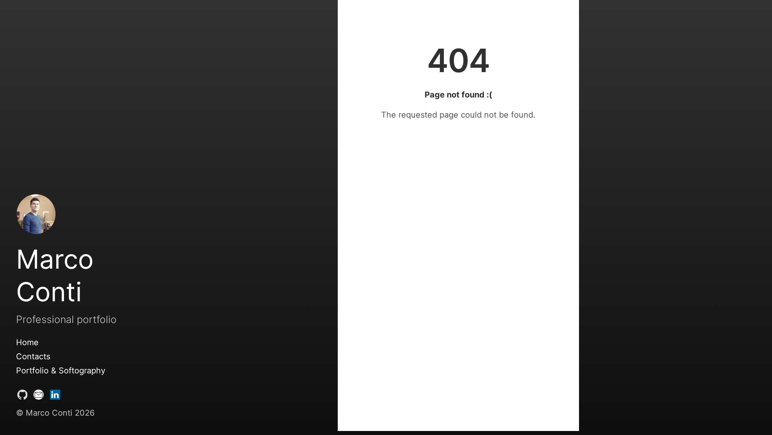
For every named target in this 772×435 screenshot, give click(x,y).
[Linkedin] (55, 396)
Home (27, 342)
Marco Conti (55, 275)
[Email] (38, 396)
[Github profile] (22, 396)
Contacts (33, 356)
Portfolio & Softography (60, 370)
